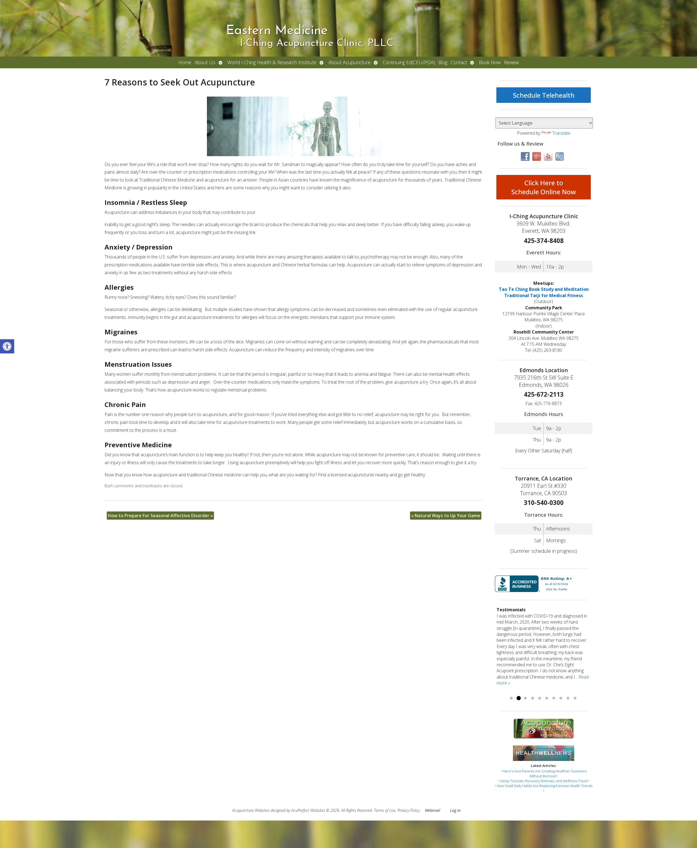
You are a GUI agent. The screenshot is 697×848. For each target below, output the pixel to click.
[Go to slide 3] (525, 698)
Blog (442, 62)
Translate (561, 133)
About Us (205, 62)
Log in (455, 810)
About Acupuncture (349, 62)
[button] (7, 346)
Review (511, 62)
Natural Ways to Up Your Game (445, 516)
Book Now (490, 62)
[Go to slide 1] (511, 698)
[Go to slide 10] (575, 698)
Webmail (432, 810)
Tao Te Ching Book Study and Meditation (544, 289)
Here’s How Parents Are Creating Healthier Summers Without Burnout (544, 773)
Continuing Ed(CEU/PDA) (409, 62)
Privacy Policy (409, 810)
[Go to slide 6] (546, 698)
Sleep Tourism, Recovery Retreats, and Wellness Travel (544, 780)
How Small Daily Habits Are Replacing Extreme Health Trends (544, 785)
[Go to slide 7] (554, 698)
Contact (459, 62)
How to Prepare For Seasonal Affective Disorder (160, 516)
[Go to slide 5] (539, 698)
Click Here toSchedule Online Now (543, 187)
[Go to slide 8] (561, 698)
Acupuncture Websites (251, 810)
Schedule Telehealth (543, 95)
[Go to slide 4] (532, 698)
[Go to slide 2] (518, 698)
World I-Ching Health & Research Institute (271, 62)
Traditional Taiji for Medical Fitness (543, 295)
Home (184, 62)
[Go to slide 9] (568, 698)
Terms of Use (385, 810)
